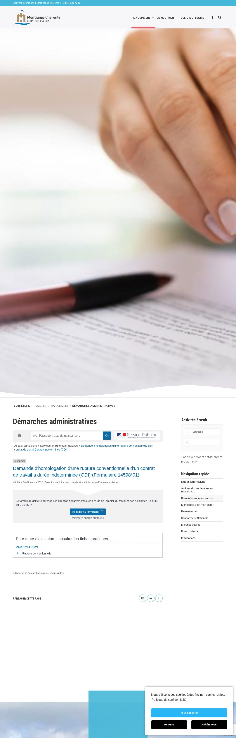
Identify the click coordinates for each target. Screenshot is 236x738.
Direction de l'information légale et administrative (39, 573)
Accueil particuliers (26, 445)
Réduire (169, 724)
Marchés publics (190, 524)
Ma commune (141, 17)
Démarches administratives (197, 498)
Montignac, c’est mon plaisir (197, 504)
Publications (188, 538)
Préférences (209, 724)
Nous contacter (190, 531)
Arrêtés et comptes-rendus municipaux (197, 490)
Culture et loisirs (192, 17)
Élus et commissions (193, 481)
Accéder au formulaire (86, 511)
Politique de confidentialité (169, 699)
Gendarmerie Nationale (194, 518)
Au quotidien (165, 17)
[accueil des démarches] (20, 435)
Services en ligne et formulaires (59, 445)
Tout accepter (189, 712)
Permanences (189, 511)
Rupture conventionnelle (36, 553)
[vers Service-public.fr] (137, 436)
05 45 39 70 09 (72, 3)
